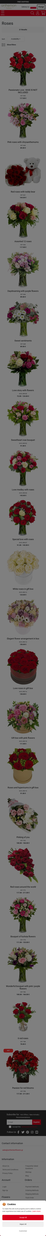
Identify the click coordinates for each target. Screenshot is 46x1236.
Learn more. (36, 1211)
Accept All (23, 1217)
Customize (23, 1231)
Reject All (23, 1224)
